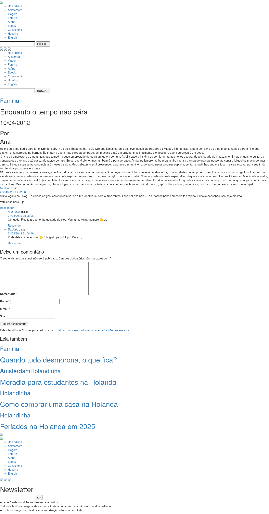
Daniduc (5, 188)
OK (39, 498)
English (12, 37)
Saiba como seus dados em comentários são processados (93, 330)
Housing (13, 33)
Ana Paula (14, 212)
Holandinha (15, 6)
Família (12, 18)
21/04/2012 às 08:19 (21, 233)
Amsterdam (15, 10)
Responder (7, 208)
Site (2, 316)
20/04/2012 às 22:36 (13, 192)
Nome (4, 301)
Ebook (12, 26)
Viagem (12, 14)
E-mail (5, 309)
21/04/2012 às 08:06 (21, 215)
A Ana (11, 22)
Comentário (8, 294)
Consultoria (15, 30)
